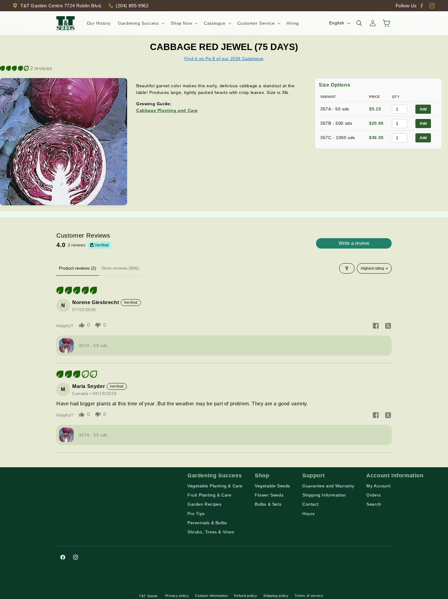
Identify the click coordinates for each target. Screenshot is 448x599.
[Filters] (346, 268)
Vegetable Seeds (272, 485)
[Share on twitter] (388, 326)
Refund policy (245, 595)
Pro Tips (196, 513)
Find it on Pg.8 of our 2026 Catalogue (224, 58)
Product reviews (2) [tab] (77, 268)
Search (373, 504)
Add (423, 109)
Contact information (211, 595)
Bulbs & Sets (268, 504)
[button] (140, 23)
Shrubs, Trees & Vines (210, 531)
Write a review (354, 243)
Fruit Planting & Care (209, 495)
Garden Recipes (204, 504)
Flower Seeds (269, 495)
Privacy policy (177, 595)
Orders (373, 495)
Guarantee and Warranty (328, 485)
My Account (378, 485)
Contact (310, 504)
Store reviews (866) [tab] (120, 268)
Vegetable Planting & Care (215, 485)
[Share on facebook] (375, 326)
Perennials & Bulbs (207, 522)
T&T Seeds (148, 596)
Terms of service (309, 595)
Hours (308, 513)
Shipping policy (276, 595)
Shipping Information (324, 495)
